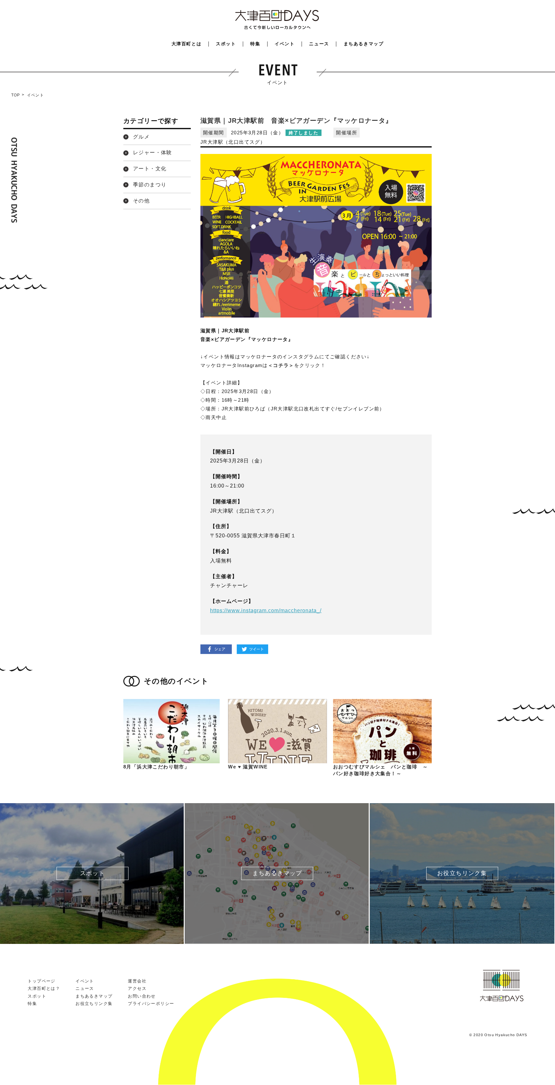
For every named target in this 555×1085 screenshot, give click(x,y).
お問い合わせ (141, 996)
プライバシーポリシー (151, 1003)
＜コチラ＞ (281, 365)
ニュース (319, 43)
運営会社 (137, 981)
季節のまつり (149, 184)
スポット (226, 43)
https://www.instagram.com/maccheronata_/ (266, 610)
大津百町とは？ (44, 988)
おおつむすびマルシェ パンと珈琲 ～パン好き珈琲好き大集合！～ (380, 770)
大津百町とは (187, 43)
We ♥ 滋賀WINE (248, 766)
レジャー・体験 (152, 152)
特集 (255, 43)
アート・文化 (149, 168)
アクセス (137, 988)
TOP (15, 95)
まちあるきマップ (364, 43)
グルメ (141, 136)
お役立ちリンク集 (93, 1003)
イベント (285, 43)
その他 (141, 200)
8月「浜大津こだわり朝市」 (156, 766)
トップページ (41, 981)
